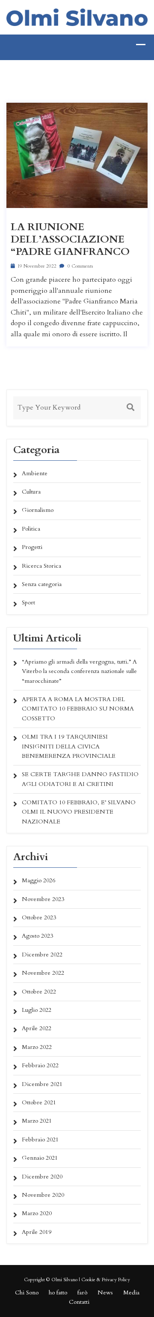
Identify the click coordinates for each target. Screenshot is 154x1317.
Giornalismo (37, 510)
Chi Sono (26, 1292)
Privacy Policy (116, 1280)
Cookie (88, 1280)
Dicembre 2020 (42, 1177)
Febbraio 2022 (40, 1065)
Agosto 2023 (37, 936)
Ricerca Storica (41, 566)
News (105, 1292)
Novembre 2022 (43, 973)
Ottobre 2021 (39, 1102)
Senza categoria (42, 584)
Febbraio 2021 (40, 1139)
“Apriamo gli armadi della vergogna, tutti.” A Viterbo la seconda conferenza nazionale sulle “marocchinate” (79, 671)
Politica (31, 529)
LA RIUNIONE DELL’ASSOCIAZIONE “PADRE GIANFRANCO (70, 239)
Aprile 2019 (36, 1232)
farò (82, 1292)
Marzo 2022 (37, 1047)
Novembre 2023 (43, 899)
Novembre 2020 (43, 1195)
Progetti (32, 547)
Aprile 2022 (36, 1028)
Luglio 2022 (36, 1010)
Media (131, 1292)
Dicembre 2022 (42, 954)
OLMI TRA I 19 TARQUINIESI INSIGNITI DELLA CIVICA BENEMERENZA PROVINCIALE (69, 746)
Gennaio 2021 (40, 1158)
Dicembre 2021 (42, 1084)
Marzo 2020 (37, 1213)
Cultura (31, 492)
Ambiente (34, 473)
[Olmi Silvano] (77, 16)
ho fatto (58, 1292)
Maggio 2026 (38, 880)
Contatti (79, 1302)
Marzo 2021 (37, 1121)
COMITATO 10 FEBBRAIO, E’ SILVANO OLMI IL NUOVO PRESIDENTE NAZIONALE (79, 812)
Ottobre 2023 (39, 917)
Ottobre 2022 (39, 992)
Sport (28, 602)
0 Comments (79, 266)
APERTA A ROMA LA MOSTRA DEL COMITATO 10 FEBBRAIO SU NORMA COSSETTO (78, 708)
